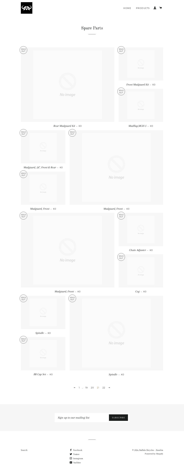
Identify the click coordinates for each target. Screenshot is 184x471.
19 (86, 387)
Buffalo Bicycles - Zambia (151, 450)
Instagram (78, 458)
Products (143, 8)
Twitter (76, 454)
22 (103, 387)
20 (92, 387)
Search (24, 450)
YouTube (77, 462)
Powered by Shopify (154, 453)
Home (127, 8)
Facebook (77, 450)
